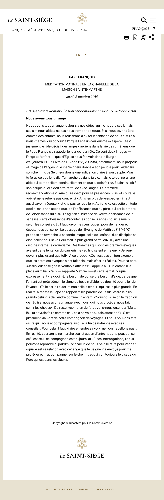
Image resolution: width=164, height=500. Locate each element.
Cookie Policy (84, 489)
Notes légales (63, 489)
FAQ (48, 489)
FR (78, 55)
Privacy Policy (105, 489)
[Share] (152, 37)
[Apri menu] (152, 20)
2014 (83, 30)
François (17, 30)
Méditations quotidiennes (53, 30)
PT (86, 55)
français (141, 29)
